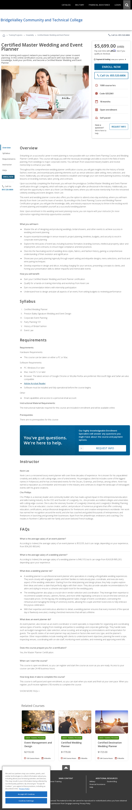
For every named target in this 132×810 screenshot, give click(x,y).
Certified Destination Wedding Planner (110, 744)
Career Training (55, 781)
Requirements (8, 159)
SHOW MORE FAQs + (30, 691)
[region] (26, 787)
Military (92, 781)
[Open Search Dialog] (126, 4)
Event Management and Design (38, 744)
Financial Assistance (97, 784)
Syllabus (6, 153)
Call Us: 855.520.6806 (119, 35)
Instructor (7, 164)
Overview (6, 147)
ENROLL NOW (111, 67)
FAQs (4, 170)
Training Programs (15, 35)
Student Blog (112, 781)
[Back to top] (66, 777)
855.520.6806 (7, 189)
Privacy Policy (85, 803)
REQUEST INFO (119, 126)
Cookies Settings (26, 801)
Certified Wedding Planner (71, 744)
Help (91, 787)
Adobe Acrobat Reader (35, 383)
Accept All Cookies (26, 794)
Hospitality (30, 35)
